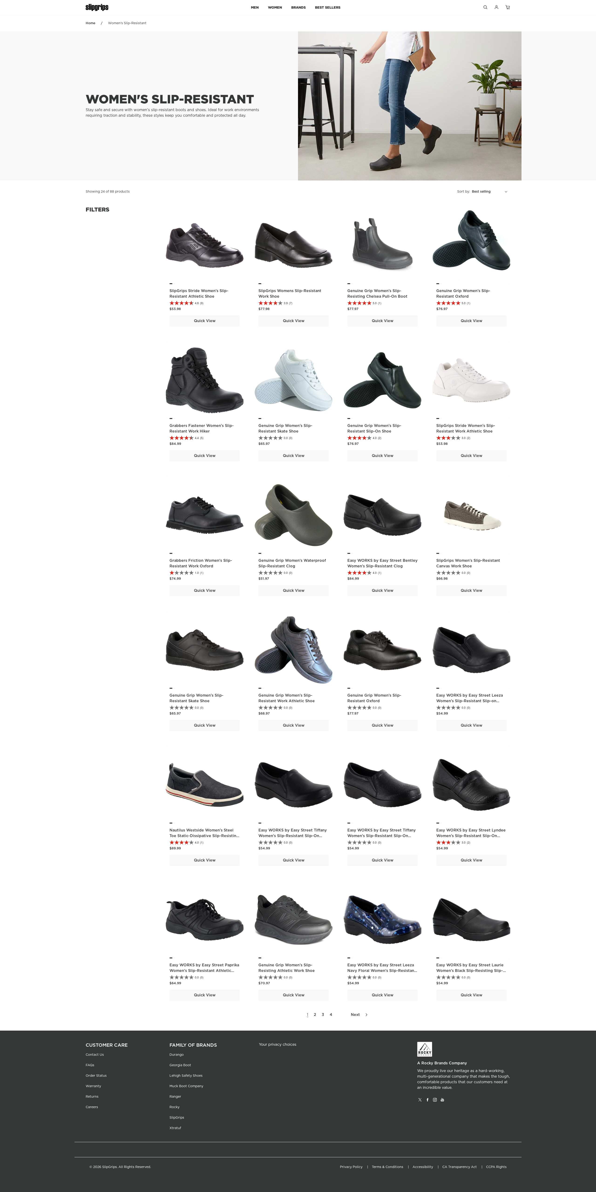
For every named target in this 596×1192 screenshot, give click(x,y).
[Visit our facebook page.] (427, 1101)
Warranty (93, 1086)
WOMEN (275, 7)
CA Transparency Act (459, 1167)
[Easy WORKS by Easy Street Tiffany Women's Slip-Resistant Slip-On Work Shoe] (293, 785)
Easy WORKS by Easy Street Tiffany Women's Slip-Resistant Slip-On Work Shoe (292, 835)
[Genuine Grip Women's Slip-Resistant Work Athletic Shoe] (293, 650)
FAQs (90, 1065)
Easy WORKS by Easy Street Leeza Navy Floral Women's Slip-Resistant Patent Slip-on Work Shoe (381, 970)
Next (355, 1015)
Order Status (96, 1075)
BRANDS (298, 7)
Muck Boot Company (186, 1086)
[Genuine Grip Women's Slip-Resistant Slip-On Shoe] (382, 380)
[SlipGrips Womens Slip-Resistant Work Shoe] (293, 245)
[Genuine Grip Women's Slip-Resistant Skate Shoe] (293, 380)
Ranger (175, 1096)
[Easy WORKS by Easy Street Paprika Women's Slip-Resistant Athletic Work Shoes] (205, 920)
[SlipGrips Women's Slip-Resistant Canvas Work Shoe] (471, 515)
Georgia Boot (180, 1065)
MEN (255, 7)
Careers (92, 1107)
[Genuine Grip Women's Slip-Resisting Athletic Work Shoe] (293, 920)
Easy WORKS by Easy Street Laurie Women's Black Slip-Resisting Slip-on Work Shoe (470, 970)
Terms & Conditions (387, 1167)
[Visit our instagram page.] (435, 1101)
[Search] (485, 8)
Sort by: (463, 191)
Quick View (205, 321)
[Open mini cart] (507, 7)
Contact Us (95, 1054)
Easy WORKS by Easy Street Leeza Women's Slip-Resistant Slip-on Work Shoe (469, 701)
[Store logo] (97, 7)
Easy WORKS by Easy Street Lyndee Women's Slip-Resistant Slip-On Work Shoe (471, 835)
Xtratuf (175, 1128)
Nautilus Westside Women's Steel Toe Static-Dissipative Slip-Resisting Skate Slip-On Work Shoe (204, 835)
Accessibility (423, 1167)
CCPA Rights (496, 1167)
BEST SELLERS (327, 7)
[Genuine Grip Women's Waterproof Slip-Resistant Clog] (293, 515)
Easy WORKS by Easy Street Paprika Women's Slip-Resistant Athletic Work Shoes (204, 970)
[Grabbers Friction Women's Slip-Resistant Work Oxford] (205, 515)
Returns (92, 1096)
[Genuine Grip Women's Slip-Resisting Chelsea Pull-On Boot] (382, 245)
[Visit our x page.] (420, 1101)
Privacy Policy (351, 1167)
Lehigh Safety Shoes (186, 1075)
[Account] (496, 8)
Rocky (174, 1107)
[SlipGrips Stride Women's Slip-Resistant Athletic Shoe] (205, 245)
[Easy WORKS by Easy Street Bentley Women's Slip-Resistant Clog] (382, 515)
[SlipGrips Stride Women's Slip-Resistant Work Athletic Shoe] (471, 380)
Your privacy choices (277, 1044)
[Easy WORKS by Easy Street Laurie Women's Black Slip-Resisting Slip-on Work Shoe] (471, 920)
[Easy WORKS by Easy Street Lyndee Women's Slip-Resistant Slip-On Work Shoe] (471, 785)
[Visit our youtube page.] (442, 1101)
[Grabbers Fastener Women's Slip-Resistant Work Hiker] (205, 380)
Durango (176, 1054)
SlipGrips (176, 1117)
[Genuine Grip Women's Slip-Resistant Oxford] (471, 245)
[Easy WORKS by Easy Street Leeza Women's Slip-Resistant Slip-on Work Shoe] (471, 650)
